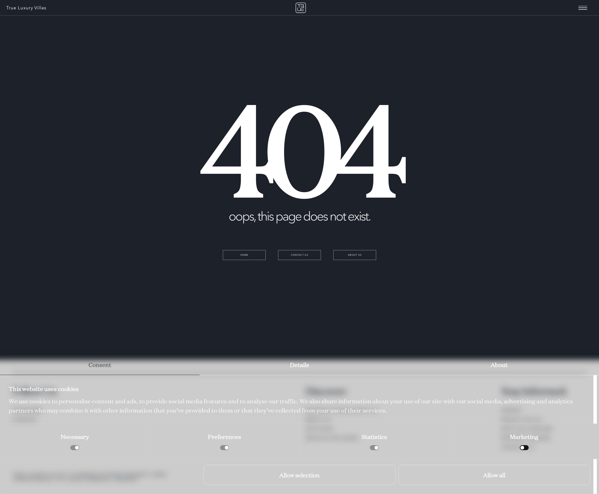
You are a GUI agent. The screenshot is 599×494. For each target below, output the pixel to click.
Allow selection (299, 475)
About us (355, 255)
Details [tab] (299, 364)
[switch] (224, 447)
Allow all (494, 475)
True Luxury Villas (26, 7)
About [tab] (499, 364)
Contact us (299, 255)
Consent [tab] (99, 364)
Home (244, 255)
